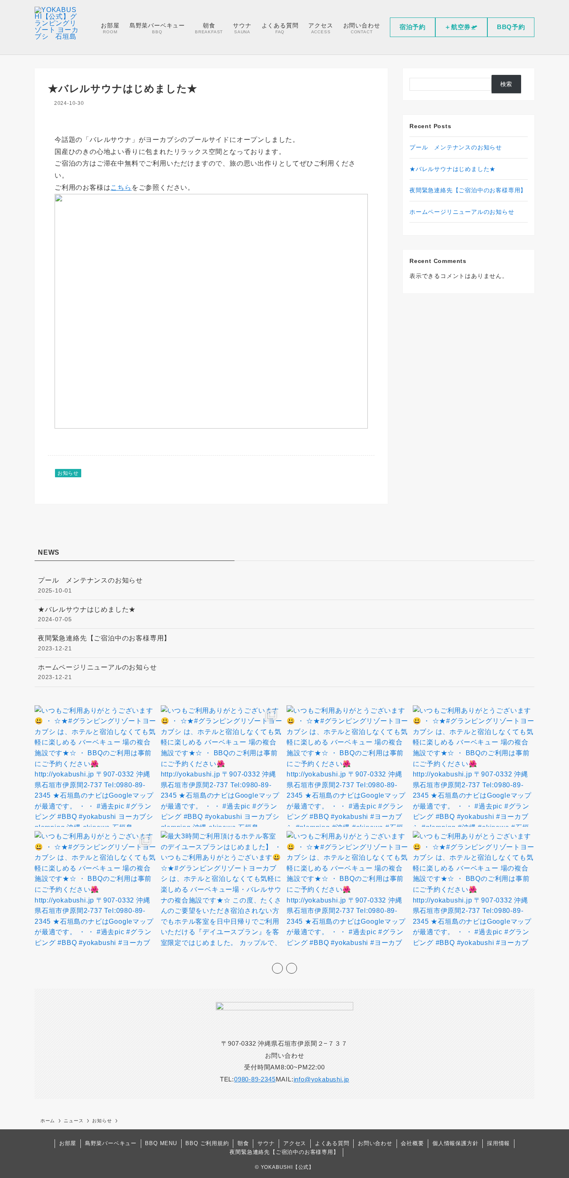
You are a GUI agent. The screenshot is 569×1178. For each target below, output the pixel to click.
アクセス (294, 1143)
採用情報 (498, 1143)
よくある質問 (332, 1143)
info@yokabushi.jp (321, 1079)
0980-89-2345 (255, 1079)
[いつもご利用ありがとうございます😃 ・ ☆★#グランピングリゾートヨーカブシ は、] (96, 766)
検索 (506, 84)
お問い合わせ (375, 1143)
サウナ (266, 1143)
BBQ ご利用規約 (207, 1143)
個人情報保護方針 (455, 1143)
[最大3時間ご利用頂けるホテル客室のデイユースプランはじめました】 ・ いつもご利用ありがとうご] (222, 892)
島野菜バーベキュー (111, 1143)
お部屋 (67, 1143)
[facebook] (277, 968)
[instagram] (291, 968)
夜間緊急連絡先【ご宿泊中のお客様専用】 (468, 190)
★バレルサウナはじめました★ (452, 169)
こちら (120, 187)
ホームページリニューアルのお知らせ (461, 211)
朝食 (243, 1143)
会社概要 (412, 1143)
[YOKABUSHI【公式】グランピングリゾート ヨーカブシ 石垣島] (57, 27)
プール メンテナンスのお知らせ (455, 147)
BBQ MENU (161, 1143)
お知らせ (68, 473)
